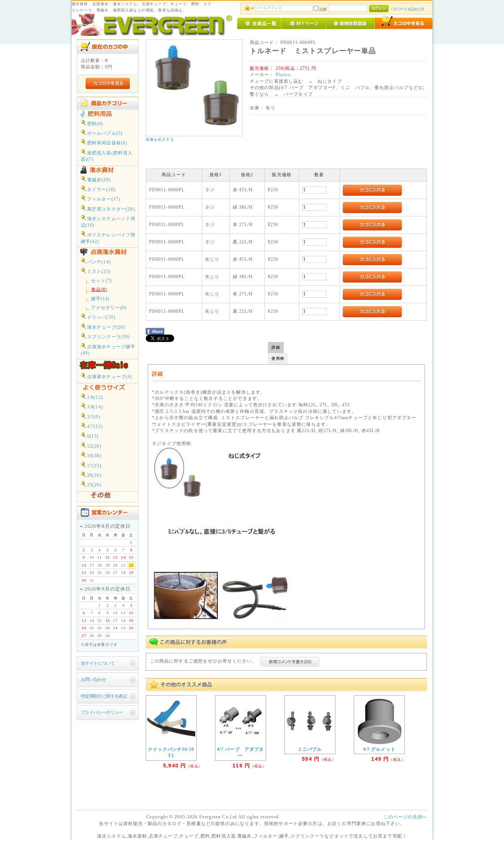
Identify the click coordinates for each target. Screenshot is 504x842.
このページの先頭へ (405, 817)
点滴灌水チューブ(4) (109, 376)
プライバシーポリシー (102, 712)
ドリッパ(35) (100, 317)
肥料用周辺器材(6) (107, 143)
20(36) (93, 475)
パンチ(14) (98, 262)
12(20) (93, 446)
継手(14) (100, 299)
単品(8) (99, 289)
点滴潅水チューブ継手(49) (108, 350)
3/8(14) (94, 407)
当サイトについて (97, 663)
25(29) (93, 485)
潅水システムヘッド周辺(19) (108, 221)
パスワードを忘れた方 (407, 9)
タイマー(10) (100, 189)
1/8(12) (94, 397)
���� (419, 434)
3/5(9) (93, 417)
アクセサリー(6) (109, 307)
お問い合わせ (93, 679)
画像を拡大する (160, 139)
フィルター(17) (103, 199)
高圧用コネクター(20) (110, 209)
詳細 (276, 347)
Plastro (283, 74)
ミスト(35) (98, 271)
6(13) (92, 436)
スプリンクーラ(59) (108, 337)
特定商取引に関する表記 (104, 696)
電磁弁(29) (98, 180)
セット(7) (101, 280)
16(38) (93, 455)
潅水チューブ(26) (105, 327)
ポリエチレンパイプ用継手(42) (108, 238)
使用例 (278, 358)
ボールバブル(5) (104, 133)
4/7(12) (94, 426)
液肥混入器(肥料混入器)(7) (107, 156)
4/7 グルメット (379, 749)
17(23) (93, 465)
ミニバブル (310, 749)
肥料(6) (94, 123)
